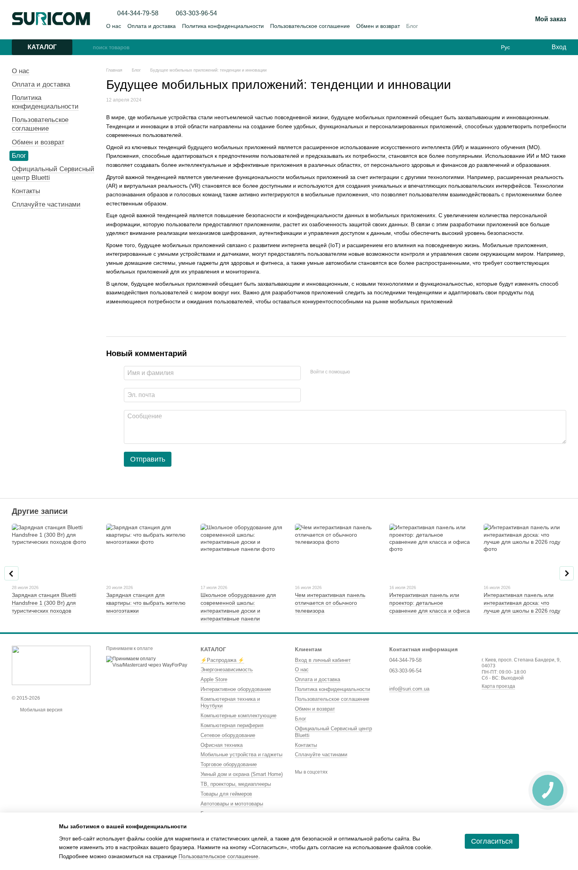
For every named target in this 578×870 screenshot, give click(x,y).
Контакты (26, 191)
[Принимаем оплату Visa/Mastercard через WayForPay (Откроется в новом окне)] (147, 662)
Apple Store (214, 679)
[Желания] (529, 47)
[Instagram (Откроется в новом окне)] (472, 20)
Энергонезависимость (227, 669)
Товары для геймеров (226, 794)
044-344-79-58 (137, 13)
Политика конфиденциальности (223, 26)
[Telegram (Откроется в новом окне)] (500, 20)
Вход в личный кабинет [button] (323, 660)
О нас (113, 26)
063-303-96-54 (196, 13)
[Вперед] (567, 573)
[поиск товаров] (86, 47)
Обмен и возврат (378, 26)
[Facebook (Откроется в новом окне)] (482, 20)
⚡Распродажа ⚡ (222, 660)
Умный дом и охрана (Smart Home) (242, 774)
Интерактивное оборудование (236, 689)
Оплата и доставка (151, 26)
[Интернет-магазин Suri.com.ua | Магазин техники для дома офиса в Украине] (51, 665)
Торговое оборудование (229, 764)
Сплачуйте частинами (46, 204)
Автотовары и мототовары (232, 804)
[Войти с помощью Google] (371, 372)
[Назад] (11, 573)
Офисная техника (222, 745)
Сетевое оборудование (228, 735)
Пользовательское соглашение (310, 26)
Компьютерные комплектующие (238, 716)
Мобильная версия (41, 710)
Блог (412, 26)
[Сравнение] (289, 47)
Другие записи (40, 511)
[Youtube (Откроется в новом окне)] (491, 20)
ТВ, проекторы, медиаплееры (236, 784)
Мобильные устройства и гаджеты (241, 754)
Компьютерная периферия (232, 725)
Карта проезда (498, 686)
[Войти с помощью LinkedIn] (383, 372)
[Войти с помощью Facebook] (358, 372)
